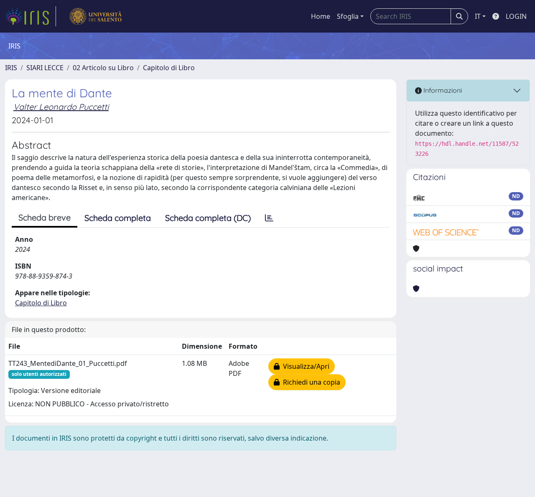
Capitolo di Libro (169, 67)
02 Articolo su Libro (103, 67)
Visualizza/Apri (304, 366)
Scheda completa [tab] (117, 218)
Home (320, 16)
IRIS (11, 67)
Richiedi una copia (310, 382)
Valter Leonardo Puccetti (61, 106)
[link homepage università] (95, 16)
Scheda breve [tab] (44, 217)
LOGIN (516, 16)
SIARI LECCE (45, 67)
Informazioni (442, 90)
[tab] (269, 218)
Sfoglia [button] (348, 16)
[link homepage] (30, 16)
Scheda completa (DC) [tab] (208, 218)
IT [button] (478, 16)
